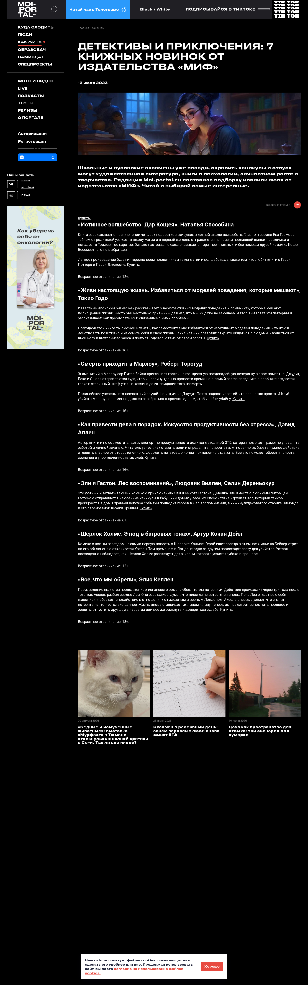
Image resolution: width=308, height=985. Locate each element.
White (163, 9)
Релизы (27, 110)
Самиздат (31, 57)
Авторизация (32, 133)
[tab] (37, 133)
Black (146, 9)
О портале (30, 118)
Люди (25, 34)
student (27, 187)
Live (22, 88)
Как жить (30, 42)
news (25, 180)
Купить (213, 338)
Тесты (26, 103)
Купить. (84, 218)
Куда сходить (35, 27)
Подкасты (31, 96)
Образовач (32, 50)
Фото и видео (35, 81)
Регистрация (32, 141)
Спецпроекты (35, 64)
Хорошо (212, 966)
